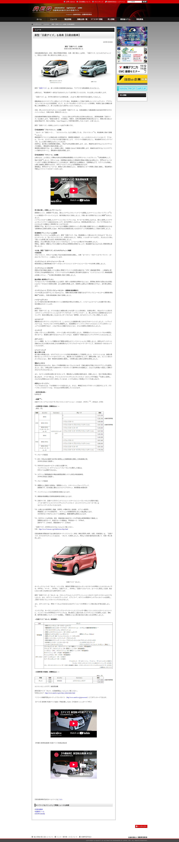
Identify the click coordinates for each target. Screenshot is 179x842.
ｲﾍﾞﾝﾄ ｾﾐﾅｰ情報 (97, 19)
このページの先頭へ (141, 826)
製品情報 (68, 19)
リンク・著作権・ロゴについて (67, 837)
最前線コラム (125, 19)
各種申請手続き (86, 837)
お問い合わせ (70, 2)
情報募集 (139, 19)
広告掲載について (84, 2)
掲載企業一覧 (82, 19)
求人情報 (111, 19)
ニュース (53, 19)
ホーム (39, 19)
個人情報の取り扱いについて (43, 837)
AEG (59, 10)
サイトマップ (98, 2)
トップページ (37, 24)
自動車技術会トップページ (116, 2)
